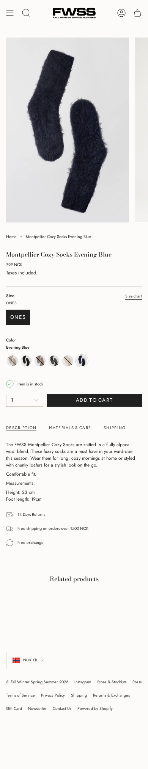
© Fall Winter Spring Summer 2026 (37, 682)
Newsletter (37, 708)
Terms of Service (20, 695)
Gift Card (14, 708)
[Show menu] (9, 13)
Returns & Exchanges (111, 695)
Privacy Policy (53, 695)
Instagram (82, 682)
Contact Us (62, 708)
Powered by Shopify (95, 708)
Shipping (79, 695)
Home (11, 237)
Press (137, 682)
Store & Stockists (111, 682)
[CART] (137, 13)
